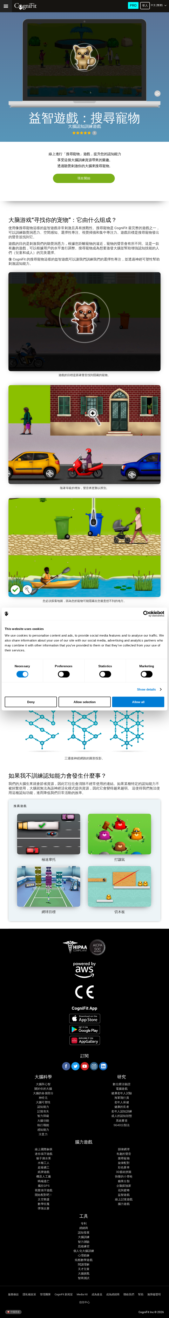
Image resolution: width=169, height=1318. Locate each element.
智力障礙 (43, 1115)
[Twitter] (75, 1066)
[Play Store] (85, 1029)
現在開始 (83, 178)
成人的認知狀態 (121, 1115)
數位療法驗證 (121, 1084)
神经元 (43, 1097)
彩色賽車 (124, 1167)
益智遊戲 (124, 1194)
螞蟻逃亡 (43, 1181)
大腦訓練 (84, 1237)
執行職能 (43, 1125)
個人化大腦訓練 (83, 1250)
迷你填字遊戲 (44, 1153)
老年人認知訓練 (121, 1111)
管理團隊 (45, 1294)
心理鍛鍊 (84, 1255)
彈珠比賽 (43, 1208)
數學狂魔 (43, 1203)
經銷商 (83, 1228)
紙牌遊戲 (43, 1172)
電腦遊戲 (122, 1088)
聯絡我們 (128, 1294)
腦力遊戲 (124, 1203)
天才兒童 (84, 1269)
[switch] (64, 674)
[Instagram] (93, 1066)
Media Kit (82, 1294)
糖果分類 (124, 1181)
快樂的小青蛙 (124, 1176)
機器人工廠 (43, 1176)
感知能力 (43, 1129)
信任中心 (84, 1302)
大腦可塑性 (43, 1102)
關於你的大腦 (43, 1088)
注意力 (43, 1134)
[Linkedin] (103, 1066)
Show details (146, 689)
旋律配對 (124, 1162)
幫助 (140, 1294)
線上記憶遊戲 (124, 1199)
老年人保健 (121, 1102)
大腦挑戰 (84, 1273)
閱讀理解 (84, 1264)
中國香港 (15, 1312)
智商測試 (84, 1278)
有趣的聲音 (123, 1153)
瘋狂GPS (43, 1185)
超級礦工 (43, 1167)
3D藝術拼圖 (123, 1172)
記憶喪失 (43, 1111)
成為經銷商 (113, 1294)
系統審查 (122, 1120)
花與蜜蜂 (124, 1190)
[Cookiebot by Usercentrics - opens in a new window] (146, 614)
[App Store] (85, 1018)
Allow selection (85, 702)
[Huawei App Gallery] (85, 1040)
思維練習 (84, 1246)
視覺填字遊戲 (44, 1190)
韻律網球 (124, 1149)
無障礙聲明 (154, 1294)
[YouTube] (84, 1066)
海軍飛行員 (121, 1097)
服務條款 (13, 1294)
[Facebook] (66, 1066)
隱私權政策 (29, 1294)
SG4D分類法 (122, 1125)
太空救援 (43, 1199)
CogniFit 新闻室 (64, 1294)
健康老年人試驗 (121, 1093)
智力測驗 (84, 1241)
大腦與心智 (43, 1084)
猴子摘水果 (43, 1158)
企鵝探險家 (123, 1185)
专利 (84, 1223)
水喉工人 (43, 1162)
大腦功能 (43, 1120)
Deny (31, 702)
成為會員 (97, 1294)
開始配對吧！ (44, 1194)
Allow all (138, 702)
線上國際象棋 (44, 1149)
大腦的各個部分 (43, 1093)
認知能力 (43, 1106)
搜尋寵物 (124, 1158)
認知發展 (84, 1232)
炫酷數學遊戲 (84, 1260)
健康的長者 (121, 1106)
